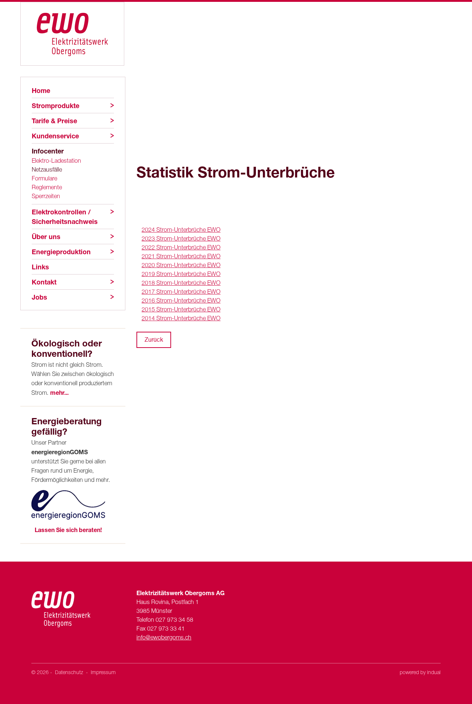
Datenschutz (69, 672)
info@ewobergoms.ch (163, 637)
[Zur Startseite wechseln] (72, 34)
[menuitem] (72, 90)
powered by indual (420, 672)
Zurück (154, 339)
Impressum (103, 672)
